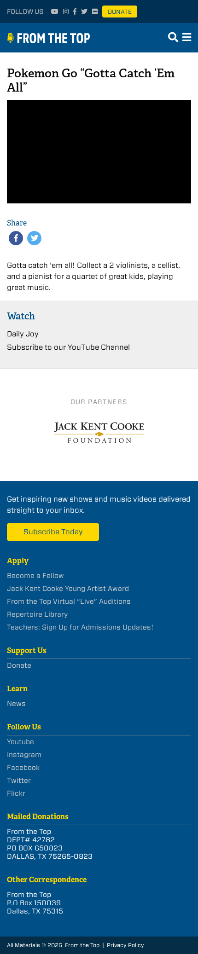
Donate (120, 11)
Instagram (24, 755)
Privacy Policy (125, 945)
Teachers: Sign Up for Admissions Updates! (80, 627)
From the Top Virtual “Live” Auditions (69, 601)
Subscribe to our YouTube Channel (68, 347)
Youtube (20, 742)
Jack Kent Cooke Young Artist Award (68, 588)
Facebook (23, 767)
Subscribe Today (53, 531)
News (16, 704)
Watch (21, 316)
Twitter (19, 780)
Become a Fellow (35, 576)
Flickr (16, 793)
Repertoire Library (37, 614)
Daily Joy (23, 334)
